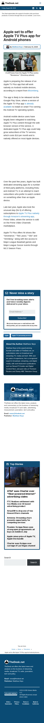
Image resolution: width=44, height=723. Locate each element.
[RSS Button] (32, 395)
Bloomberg (33, 90)
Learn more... (37, 15)
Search (7, 557)
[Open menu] (40, 3)
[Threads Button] (24, 395)
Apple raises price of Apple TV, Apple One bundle (21, 537)
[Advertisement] (23, 160)
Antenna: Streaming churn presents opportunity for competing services (19, 520)
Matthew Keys (17, 47)
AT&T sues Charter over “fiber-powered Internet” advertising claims (21, 494)
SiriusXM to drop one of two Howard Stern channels (20, 512)
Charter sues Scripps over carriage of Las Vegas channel (21, 544)
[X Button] (12, 395)
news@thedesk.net (17, 413)
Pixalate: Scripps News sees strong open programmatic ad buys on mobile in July (21, 529)
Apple (7, 335)
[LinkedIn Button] (16, 395)
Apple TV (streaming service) (21, 335)
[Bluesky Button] (20, 395)
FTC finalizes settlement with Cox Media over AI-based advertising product (20, 503)
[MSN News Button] (28, 395)
